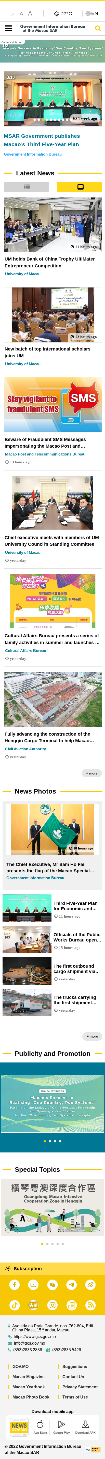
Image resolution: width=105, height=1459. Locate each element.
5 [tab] (62, 1244)
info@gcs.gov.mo (29, 1343)
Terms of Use (75, 1397)
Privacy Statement (80, 1387)
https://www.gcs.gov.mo (35, 1337)
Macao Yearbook (28, 1387)
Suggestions (74, 1366)
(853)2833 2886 (27, 1350)
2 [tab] (49, 1141)
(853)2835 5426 (66, 1350)
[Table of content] (7, 28)
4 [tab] (60, 1141)
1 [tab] (44, 1141)
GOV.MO (20, 1366)
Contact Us (73, 1377)
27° (66, 13)
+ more (92, 773)
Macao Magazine (28, 1377)
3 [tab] (55, 1141)
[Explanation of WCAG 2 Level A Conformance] (92, 1449)
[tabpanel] (52, 1104)
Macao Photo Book (30, 1397)
